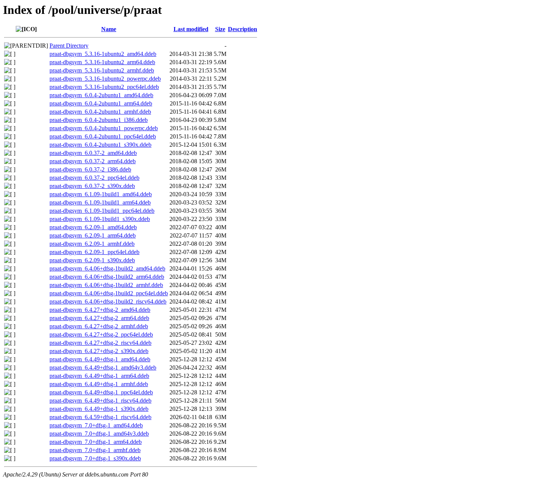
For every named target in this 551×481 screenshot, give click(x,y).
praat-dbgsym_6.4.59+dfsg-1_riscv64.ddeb (100, 417)
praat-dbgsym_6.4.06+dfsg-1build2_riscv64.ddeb (107, 301)
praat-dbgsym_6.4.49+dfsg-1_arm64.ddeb (99, 376)
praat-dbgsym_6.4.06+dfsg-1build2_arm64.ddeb (106, 277)
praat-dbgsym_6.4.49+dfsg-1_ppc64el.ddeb (101, 392)
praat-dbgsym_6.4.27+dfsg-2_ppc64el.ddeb (101, 334)
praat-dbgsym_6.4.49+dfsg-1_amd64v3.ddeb (102, 367)
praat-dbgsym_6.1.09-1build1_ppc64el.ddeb (101, 210)
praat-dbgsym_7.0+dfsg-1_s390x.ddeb (95, 458)
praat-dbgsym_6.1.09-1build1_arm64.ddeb (100, 202)
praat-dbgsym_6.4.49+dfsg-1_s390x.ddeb (98, 409)
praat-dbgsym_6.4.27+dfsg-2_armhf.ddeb (98, 326)
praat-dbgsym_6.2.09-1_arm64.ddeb (92, 235)
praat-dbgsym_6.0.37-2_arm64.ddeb (92, 161)
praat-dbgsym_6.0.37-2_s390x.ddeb (92, 186)
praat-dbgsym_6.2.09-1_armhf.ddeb (92, 243)
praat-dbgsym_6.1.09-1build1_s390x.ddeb (99, 219)
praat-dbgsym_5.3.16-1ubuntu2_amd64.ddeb (102, 54)
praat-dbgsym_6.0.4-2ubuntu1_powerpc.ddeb (103, 128)
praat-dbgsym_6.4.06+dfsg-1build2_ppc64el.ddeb (108, 293)
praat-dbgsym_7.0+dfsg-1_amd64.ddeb (96, 425)
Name (108, 29)
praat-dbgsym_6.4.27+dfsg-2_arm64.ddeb (99, 318)
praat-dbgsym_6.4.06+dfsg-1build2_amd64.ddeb (107, 268)
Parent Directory (68, 45)
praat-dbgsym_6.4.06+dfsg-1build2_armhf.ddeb (106, 285)
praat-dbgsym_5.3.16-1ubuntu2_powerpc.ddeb (105, 78)
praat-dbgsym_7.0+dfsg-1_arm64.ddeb (95, 442)
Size (220, 29)
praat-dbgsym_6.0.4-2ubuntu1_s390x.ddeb (100, 144)
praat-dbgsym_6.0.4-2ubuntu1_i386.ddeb (98, 120)
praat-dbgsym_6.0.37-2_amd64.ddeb (93, 153)
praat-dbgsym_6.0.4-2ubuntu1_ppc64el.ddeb (102, 136)
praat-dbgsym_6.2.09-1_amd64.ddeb (93, 227)
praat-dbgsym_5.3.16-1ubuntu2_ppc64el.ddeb (104, 87)
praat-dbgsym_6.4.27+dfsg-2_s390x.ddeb (98, 351)
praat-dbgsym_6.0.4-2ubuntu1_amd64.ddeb (101, 95)
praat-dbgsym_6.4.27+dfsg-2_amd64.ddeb (99, 310)
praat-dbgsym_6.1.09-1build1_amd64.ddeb (100, 194)
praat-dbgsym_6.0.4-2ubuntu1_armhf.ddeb (100, 111)
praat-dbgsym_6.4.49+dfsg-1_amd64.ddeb (99, 359)
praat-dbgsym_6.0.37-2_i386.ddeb (90, 169)
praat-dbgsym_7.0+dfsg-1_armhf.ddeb (95, 450)
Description (242, 29)
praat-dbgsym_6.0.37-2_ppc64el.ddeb (94, 177)
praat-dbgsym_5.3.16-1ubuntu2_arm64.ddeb (102, 62)
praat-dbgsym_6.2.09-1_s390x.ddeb (92, 260)
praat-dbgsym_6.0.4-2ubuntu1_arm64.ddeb (100, 103)
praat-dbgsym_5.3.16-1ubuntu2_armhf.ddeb (101, 70)
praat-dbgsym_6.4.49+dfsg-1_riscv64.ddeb (100, 400)
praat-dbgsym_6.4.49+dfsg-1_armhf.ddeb (98, 384)
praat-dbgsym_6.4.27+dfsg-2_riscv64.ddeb (100, 343)
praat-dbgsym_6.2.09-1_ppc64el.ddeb (94, 252)
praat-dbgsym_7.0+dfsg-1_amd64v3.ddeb (99, 433)
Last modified (191, 29)
